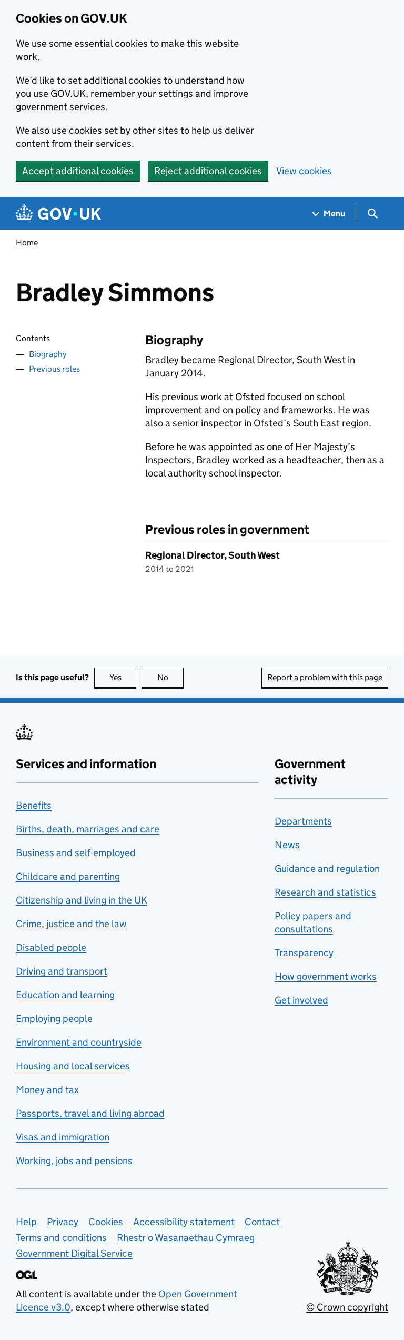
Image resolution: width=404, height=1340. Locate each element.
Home (27, 242)
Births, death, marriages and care (87, 829)
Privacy (62, 1222)
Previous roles (54, 369)
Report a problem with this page (324, 677)
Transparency (304, 953)
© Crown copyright (347, 1307)
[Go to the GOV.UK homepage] (58, 213)
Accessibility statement (184, 1222)
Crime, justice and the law (71, 924)
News (287, 845)
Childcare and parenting (68, 876)
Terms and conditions (61, 1238)
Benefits (34, 805)
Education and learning (65, 995)
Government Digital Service (74, 1253)
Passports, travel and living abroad (90, 1113)
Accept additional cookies (78, 171)
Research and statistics (325, 892)
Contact (262, 1222)
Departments (303, 821)
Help (26, 1222)
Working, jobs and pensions (74, 1161)
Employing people (54, 1019)
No (170, 677)
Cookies (105, 1222)
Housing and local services (73, 1066)
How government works (326, 976)
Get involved (301, 1000)
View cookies (304, 171)
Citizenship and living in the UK (81, 900)
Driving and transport (61, 971)
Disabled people (51, 947)
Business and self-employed (76, 853)
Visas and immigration (62, 1137)
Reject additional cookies (208, 171)
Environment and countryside (79, 1042)
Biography (47, 354)
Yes (122, 677)
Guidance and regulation (327, 868)
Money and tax (47, 1090)
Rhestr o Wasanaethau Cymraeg (186, 1238)
